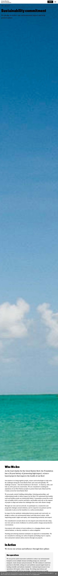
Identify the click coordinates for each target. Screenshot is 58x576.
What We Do (7, 5)
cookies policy (36, 574)
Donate (50, 1)
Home (2, 5)
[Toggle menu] (55, 1)
